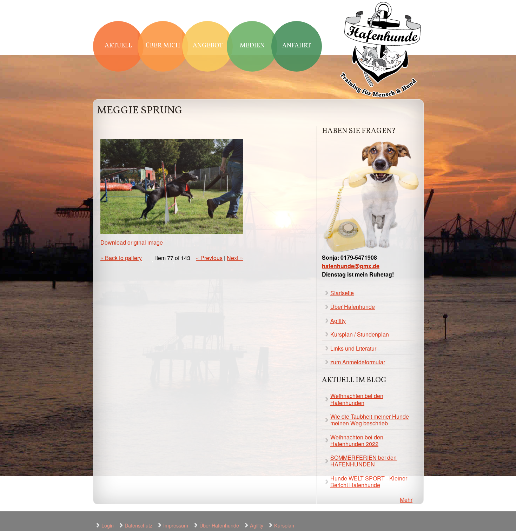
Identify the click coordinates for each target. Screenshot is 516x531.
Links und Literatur (353, 348)
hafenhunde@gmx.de (350, 266)
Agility (338, 321)
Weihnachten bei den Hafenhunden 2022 (356, 440)
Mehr (406, 500)
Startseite (342, 293)
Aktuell (118, 45)
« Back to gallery (121, 258)
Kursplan (284, 525)
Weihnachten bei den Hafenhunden (356, 399)
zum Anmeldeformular (357, 362)
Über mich (163, 45)
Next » (235, 258)
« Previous (209, 258)
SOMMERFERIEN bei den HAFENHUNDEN (363, 460)
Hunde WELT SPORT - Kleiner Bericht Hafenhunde (368, 481)
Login (107, 525)
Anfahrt (296, 45)
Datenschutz (138, 525)
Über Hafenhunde (352, 307)
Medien (252, 45)
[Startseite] (380, 50)
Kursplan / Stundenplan (359, 334)
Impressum (175, 525)
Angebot (208, 45)
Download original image (131, 242)
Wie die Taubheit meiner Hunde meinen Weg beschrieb (369, 419)
